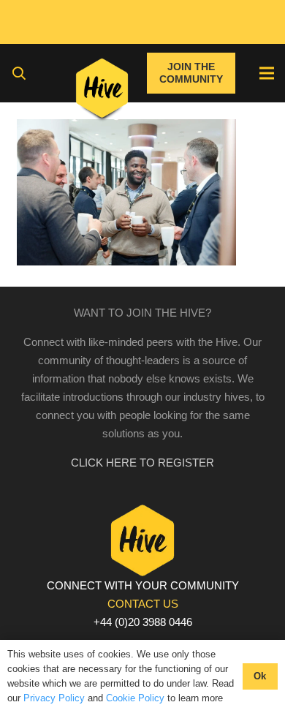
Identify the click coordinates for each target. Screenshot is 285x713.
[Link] (102, 91)
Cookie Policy (135, 698)
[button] (19, 73)
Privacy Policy (54, 698)
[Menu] (267, 73)
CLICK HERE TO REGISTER (142, 462)
